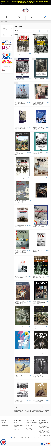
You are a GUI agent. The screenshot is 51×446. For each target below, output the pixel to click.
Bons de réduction (30, 429)
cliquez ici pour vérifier (36, 437)
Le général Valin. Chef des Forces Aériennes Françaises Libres (20, 128)
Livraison (16, 422)
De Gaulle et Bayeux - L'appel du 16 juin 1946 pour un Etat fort (39, 277)
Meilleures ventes (5, 425)
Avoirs (28, 426)
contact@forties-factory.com (44, 435)
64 (45, 30)
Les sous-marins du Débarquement (37, 201)
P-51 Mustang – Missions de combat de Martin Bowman (20, 376)
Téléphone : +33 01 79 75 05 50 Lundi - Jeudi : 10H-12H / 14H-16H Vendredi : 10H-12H (44, 431)
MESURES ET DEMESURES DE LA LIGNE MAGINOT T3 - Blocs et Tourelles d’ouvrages (20, 201)
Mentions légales (17, 423)
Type (3, 31)
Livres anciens (5, 29)
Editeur (4, 35)
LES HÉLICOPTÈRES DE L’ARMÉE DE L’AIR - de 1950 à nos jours (39, 226)
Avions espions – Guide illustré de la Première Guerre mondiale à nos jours (39, 376)
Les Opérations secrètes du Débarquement (20, 226)
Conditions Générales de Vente (18, 426)
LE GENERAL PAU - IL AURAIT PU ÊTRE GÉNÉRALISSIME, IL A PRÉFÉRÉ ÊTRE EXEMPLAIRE (39, 103)
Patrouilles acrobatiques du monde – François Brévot (19, 351)
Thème (4, 30)
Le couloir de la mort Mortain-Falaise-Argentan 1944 (19, 54)
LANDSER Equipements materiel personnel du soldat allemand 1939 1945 (39, 302)
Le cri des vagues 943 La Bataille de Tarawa (38, 153)
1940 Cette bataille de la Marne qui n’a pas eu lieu (19, 79)
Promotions (4, 422)
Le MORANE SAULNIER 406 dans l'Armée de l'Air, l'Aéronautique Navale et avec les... (20, 252)
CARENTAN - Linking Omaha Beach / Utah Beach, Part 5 (20, 327)
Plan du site (16, 430)
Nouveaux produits (5, 423)
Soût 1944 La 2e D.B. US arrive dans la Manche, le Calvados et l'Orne (39, 327)
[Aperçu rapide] (22, 52)
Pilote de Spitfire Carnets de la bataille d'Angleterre (20, 277)
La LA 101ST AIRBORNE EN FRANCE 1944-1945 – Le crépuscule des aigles (19, 401)
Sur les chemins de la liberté (38, 78)
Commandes (29, 425)
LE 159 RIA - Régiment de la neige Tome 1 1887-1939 (20, 178)
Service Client (16, 429)
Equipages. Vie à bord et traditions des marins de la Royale (19, 103)
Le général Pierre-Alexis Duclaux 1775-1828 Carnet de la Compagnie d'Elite (20, 302)
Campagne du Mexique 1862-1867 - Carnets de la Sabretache (20, 153)
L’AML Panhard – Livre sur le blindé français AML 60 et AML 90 (38, 401)
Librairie (4, 26)
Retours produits (30, 423)
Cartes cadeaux (8, 70)
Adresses (29, 428)
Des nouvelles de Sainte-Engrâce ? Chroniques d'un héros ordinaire (38, 128)
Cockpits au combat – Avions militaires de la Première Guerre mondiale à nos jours (39, 352)
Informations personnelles (32, 422)
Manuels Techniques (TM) (6, 34)
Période (4, 28)
